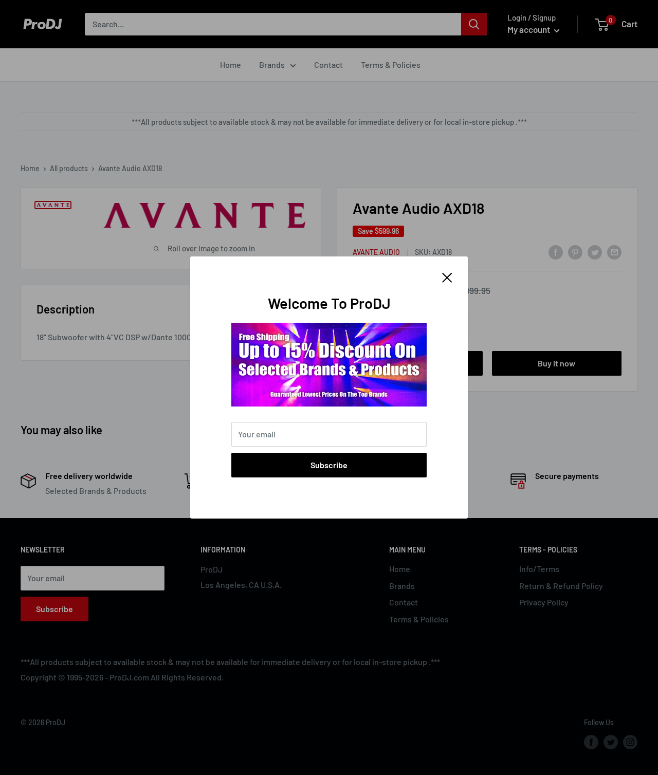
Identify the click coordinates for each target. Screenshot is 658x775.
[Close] (447, 276)
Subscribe (329, 465)
